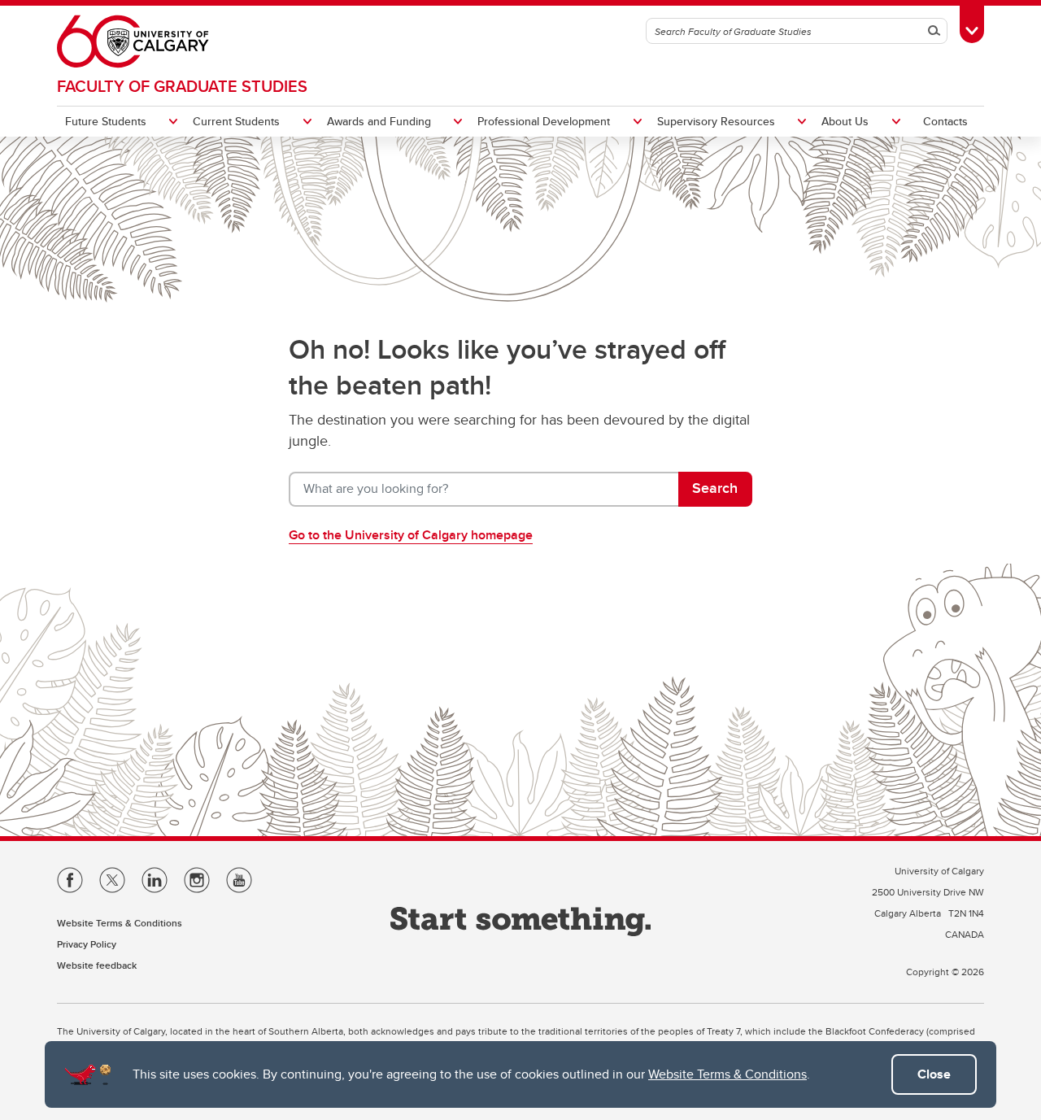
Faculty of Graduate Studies (182, 86)
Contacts (945, 121)
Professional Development (543, 121)
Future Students (105, 121)
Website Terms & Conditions (727, 1074)
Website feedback (97, 965)
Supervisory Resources (716, 121)
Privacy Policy (86, 944)
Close (934, 1074)
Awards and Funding (379, 121)
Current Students (236, 121)
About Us (845, 121)
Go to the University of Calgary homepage (411, 534)
